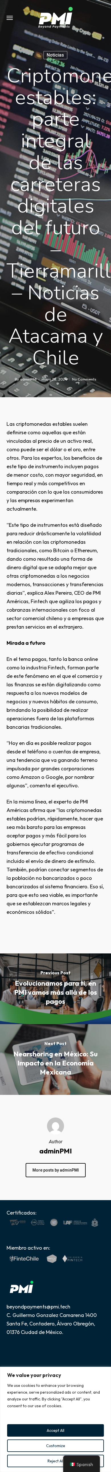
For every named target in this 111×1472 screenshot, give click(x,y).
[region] (55, 1419)
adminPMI (28, 379)
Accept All (55, 1430)
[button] (10, 17)
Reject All (56, 1461)
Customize (55, 1445)
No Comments (84, 379)
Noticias (55, 55)
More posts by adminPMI (55, 1170)
